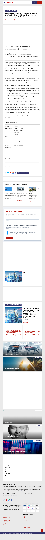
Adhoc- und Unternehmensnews (12, 7)
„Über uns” (22, 490)
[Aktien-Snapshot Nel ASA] (37, 508)
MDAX (25, 517)
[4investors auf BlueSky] (5, 173)
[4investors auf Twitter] (8, 173)
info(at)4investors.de (13, 495)
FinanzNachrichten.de (7, 521)
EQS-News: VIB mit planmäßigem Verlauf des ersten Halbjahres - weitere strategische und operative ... (13, 335)
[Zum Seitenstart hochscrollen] (42, 530)
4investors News (7, 520)
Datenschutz (22, 533)
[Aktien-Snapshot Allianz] (24, 505)
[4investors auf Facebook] (15, 173)
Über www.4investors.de (11, 533)
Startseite (4, 533)
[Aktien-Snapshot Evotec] (33, 508)
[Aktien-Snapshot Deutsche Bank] (24, 508)
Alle (39, 2)
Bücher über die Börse (8, 516)
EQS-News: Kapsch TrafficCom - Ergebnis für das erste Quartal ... (32, 332)
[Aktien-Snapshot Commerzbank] (37, 505)
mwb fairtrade (6, 524)
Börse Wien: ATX (27, 525)
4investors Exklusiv (7, 517)
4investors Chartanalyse (8, 518)
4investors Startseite (24, 172)
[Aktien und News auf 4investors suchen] (34, 2)
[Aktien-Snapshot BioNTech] (33, 505)
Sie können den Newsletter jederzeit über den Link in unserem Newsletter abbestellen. (17, 228)
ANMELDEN (9, 237)
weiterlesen (7, 201)
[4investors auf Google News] (13, 173)
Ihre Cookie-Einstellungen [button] (28, 533)
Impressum (17, 533)
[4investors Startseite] (8, 2)
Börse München (6, 523)
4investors (6, 7)
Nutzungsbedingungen (32, 233)
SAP (38, 188)
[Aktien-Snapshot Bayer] (29, 505)
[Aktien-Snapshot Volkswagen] (37, 511)
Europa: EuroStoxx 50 (27, 527)
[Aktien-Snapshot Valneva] (33, 511)
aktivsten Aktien (11, 508)
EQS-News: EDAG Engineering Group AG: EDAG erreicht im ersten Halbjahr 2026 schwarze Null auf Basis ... (32, 327)
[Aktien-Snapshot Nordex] (24, 511)
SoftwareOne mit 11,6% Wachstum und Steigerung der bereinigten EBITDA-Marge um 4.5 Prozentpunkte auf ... (13, 331)
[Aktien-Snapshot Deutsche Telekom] (29, 508)
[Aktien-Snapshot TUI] (29, 511)
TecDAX (25, 520)
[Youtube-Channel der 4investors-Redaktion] (10, 172)
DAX (25, 516)
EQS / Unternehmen (29, 319)
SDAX (25, 519)
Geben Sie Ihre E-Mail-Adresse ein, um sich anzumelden (17, 217)
